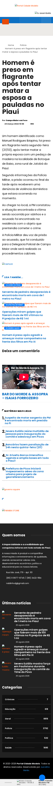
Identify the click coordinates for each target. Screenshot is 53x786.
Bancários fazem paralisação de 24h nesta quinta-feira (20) (27, 446)
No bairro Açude (13, 328)
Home (11, 45)
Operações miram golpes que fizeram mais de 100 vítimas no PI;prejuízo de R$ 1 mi (22, 315)
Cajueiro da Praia (13, 285)
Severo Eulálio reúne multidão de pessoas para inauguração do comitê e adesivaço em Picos (27, 433)
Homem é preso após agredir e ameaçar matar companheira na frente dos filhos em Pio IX (24, 338)
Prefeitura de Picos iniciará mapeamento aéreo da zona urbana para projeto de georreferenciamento (25, 473)
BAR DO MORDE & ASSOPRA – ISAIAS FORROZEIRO (25, 396)
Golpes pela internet (14, 305)
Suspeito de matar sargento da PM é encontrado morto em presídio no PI (28, 420)
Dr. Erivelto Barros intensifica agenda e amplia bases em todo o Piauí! (27, 457)
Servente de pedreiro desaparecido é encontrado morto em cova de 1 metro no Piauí (26, 295)
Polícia (23, 45)
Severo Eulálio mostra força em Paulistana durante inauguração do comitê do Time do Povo (32, 668)
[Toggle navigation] (5, 21)
